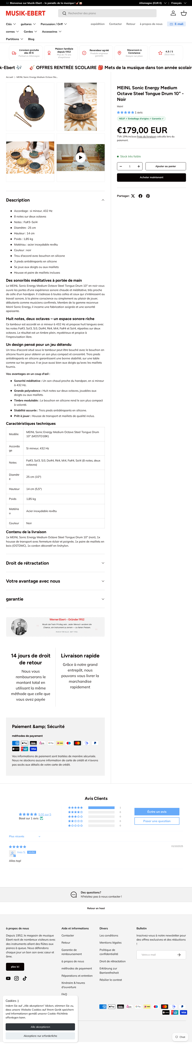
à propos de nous (151, 24)
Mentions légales (111, 942)
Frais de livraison (146, 136)
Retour (130, 24)
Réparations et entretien (77, 975)
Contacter (115, 24)
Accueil (9, 77)
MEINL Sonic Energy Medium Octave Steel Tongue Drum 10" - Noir (37, 77)
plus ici (15, 966)
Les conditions (109, 935)
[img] (17, 847)
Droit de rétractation (113, 961)
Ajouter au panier (165, 166)
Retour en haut (96, 908)
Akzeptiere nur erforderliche (40, 1036)
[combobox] (107, 13)
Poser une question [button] (157, 821)
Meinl (120, 106)
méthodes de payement (77, 968)
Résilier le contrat (111, 980)
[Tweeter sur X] (133, 196)
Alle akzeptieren (40, 1027)
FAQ (64, 994)
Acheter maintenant (151, 177)
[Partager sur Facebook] (140, 196)
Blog (31, 39)
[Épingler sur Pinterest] (148, 196)
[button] (184, 13)
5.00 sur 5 (44, 814)
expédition (98, 24)
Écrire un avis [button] (156, 812)
